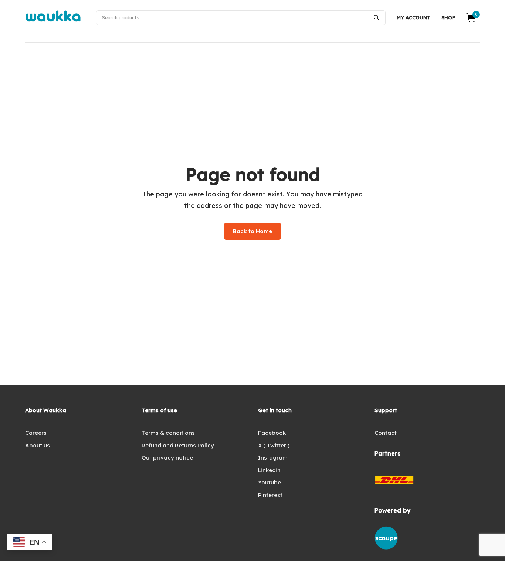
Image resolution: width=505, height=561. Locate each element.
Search (376, 17)
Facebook (272, 432)
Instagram (273, 457)
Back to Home (252, 231)
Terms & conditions (168, 432)
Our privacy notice (167, 457)
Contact (385, 432)
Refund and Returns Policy (178, 445)
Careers (36, 432)
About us (37, 445)
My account (413, 17)
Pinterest (270, 494)
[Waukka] (53, 18)
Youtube (269, 482)
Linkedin (269, 470)
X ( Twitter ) (273, 445)
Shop (448, 17)
